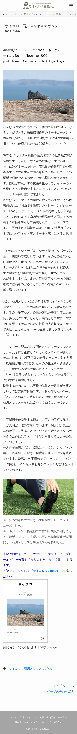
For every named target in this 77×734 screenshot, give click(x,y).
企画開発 (50, 717)
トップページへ (63, 685)
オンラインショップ (41, 722)
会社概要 (39, 717)
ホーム (13, 717)
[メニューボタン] (71, 5)
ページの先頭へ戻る (60, 691)
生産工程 (62, 717)
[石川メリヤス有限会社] (38, 5)
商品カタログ (21, 722)
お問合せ (57, 722)
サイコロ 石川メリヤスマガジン (31, 668)
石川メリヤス (26, 717)
